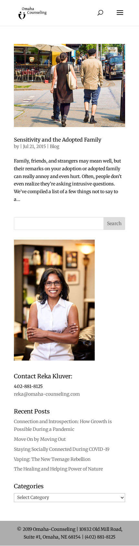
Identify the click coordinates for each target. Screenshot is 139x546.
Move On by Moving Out (40, 439)
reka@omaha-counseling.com (47, 394)
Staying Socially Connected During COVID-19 (61, 449)
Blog (54, 146)
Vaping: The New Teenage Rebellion (52, 459)
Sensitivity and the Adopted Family (57, 139)
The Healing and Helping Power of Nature (58, 469)
